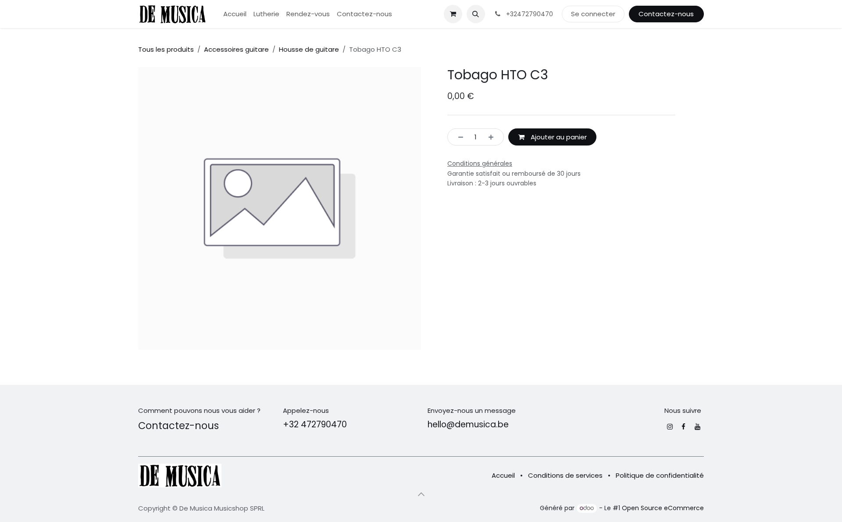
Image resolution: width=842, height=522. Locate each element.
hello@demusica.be (468, 424)
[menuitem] (235, 14)
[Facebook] (683, 426)
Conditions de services (565, 475)
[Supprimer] (458, 137)
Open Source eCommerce (663, 508)
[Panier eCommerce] (453, 14)
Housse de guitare (309, 49)
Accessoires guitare (236, 49)
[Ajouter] (493, 137)
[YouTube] (697, 426)
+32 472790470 (315, 424)
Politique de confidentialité (660, 475)
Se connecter (593, 13)
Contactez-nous (666, 13)
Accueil (503, 475)
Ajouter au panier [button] (558, 137)
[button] (476, 14)
